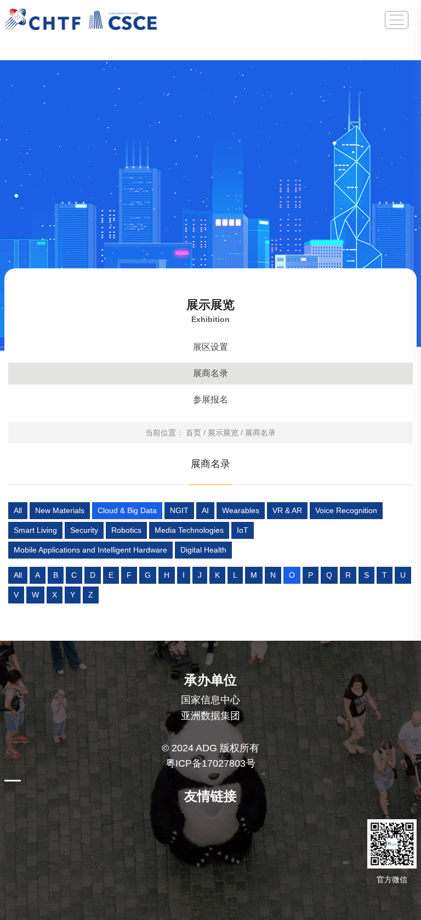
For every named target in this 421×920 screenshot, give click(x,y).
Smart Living (35, 530)
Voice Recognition (346, 510)
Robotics (126, 530)
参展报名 (210, 399)
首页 (193, 432)
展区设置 (210, 347)
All (18, 510)
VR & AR (287, 510)
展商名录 (210, 373)
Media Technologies (189, 530)
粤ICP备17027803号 (210, 763)
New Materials (59, 510)
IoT (242, 530)
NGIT (179, 510)
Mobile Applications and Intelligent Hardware (90, 549)
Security (84, 530)
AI (205, 510)
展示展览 (223, 432)
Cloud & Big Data (127, 510)
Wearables (240, 510)
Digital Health (203, 549)
